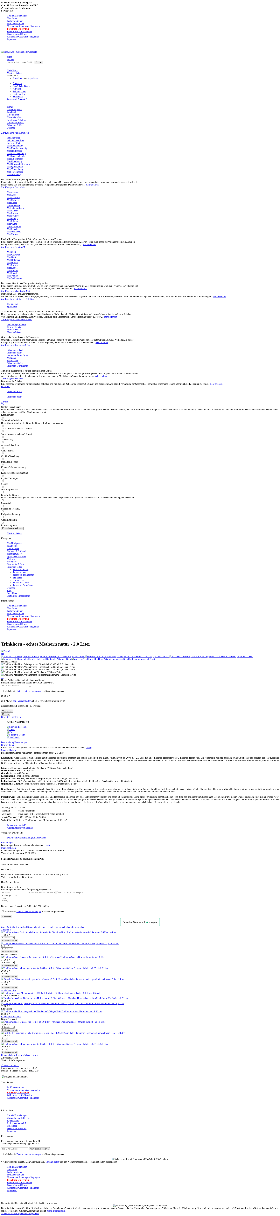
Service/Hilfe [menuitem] (20, 25)
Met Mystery (13, 216)
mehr (88, 747)
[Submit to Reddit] (16, 734)
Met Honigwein (14, 543)
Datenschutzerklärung (17, 34)
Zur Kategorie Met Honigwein (15, 133)
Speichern (6, 917)
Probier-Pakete (14, 329)
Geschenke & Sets (15, 564)
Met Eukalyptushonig (17, 148)
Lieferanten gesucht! (16, 1123)
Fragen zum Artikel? (16, 825)
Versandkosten (52, 1162)
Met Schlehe (13, 229)
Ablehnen (6, 1213)
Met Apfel (11, 195)
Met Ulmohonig (14, 161)
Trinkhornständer (15, 363)
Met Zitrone (12, 234)
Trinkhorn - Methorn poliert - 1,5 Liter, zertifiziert (77, 993)
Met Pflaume (13, 221)
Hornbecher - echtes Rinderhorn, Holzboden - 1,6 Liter (102, 998)
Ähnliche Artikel (19, 927)
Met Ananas (12, 192)
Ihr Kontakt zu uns (15, 23)
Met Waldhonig (14, 174)
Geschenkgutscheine (16, 324)
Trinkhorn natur (14, 352)
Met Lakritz (12, 270)
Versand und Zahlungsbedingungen (23, 26)
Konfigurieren (32, 1213)
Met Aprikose (13, 197)
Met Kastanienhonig (16, 153)
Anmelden (18, 78)
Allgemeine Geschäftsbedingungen (23, 36)
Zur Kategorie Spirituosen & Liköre (17, 299)
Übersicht (17, 83)
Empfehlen (16, 717)
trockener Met (13, 143)
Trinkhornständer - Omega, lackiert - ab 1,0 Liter (83, 957)
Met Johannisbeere (15, 208)
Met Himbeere (13, 205)
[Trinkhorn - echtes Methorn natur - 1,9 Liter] (31, 1011)
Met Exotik (12, 203)
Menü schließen (14, 73)
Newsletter (12, 18)
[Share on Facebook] (17, 727)
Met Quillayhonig (15, 166)
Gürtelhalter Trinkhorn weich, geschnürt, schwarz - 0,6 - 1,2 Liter (94, 979)
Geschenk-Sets (14, 327)
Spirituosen (12, 306)
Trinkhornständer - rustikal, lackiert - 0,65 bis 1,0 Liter (92, 932)
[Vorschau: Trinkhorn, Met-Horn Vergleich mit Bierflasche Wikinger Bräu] (36, 659)
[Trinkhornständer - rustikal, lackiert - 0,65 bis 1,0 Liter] (34, 932)
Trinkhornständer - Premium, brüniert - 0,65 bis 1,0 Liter (82, 968)
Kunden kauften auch (37, 927)
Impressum (12, 39)
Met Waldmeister (15, 278)
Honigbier (11, 561)
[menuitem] (143, 15)
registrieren (33, 78)
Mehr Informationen (56, 1211)
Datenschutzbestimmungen (28, 691)
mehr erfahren (92, 184)
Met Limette (12, 213)
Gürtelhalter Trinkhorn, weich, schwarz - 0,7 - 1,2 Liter (93, 943)
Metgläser (11, 358)
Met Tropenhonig (15, 172)
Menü (9, 57)
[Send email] (13, 737)
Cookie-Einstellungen (17, 15)
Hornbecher (12, 360)
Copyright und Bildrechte (18, 1118)
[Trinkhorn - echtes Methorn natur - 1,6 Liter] (42, 1003)
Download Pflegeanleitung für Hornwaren (26, 837)
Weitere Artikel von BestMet (20, 828)
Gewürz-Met (13, 548)
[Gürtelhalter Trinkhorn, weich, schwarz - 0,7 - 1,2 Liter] (34, 943)
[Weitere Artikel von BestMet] (6, 651)
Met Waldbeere (14, 231)
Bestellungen (19, 94)
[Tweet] (11, 729)
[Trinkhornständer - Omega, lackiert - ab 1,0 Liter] (31, 957)
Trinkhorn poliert (15, 350)
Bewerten (6, 717)
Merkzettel (18, 96)
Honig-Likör (13, 304)
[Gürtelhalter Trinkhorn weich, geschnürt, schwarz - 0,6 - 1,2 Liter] (32, 979)
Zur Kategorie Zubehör (12, 378)
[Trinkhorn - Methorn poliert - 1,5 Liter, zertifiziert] (27, 993)
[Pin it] (10, 732)
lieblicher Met (13, 137)
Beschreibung (7, 742)
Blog (9, 590)
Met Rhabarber (14, 226)
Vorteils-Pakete (14, 332)
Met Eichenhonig (15, 145)
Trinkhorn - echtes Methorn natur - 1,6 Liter (104, 1003)
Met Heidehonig (14, 151)
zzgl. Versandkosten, (22, 701)
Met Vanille (12, 275)
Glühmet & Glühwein (17, 551)
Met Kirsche (12, 210)
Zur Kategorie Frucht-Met (13, 187)
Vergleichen (7, 711)
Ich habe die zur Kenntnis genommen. (35, 691)
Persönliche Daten (21, 86)
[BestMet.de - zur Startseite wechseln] (19, 52)
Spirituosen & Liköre (16, 556)
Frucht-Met (12, 546)
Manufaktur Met (14, 554)
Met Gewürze (13, 254)
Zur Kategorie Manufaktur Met (15, 291)
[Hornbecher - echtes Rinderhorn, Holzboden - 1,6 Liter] (39, 998)
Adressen (17, 88)
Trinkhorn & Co (14, 567)
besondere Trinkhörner (17, 355)
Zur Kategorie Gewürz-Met (14, 247)
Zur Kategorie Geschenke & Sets (16, 319)
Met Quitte (12, 224)
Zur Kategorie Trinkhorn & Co (15, 345)
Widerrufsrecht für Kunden (19, 31)
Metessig (11, 559)
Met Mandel (12, 273)
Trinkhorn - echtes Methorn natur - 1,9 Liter (82, 1011)
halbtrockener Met (15, 140)
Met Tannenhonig (15, 169)
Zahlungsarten (19, 91)
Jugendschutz (13, 1120)
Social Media (13, 593)
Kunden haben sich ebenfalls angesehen (66, 927)
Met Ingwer (12, 265)
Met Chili (11, 252)
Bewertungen (21, 742)
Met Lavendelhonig (16, 156)
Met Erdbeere (13, 200)
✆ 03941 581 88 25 (10, 1065)
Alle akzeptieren (18, 1213)
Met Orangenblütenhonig (18, 164)
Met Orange (12, 218)
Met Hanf (11, 257)
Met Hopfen (12, 262)
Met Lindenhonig (15, 158)
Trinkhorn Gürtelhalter (17, 366)
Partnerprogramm (15, 21)
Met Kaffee (12, 268)
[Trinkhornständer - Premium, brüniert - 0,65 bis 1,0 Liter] (28, 968)
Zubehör (11, 588)
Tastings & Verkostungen (18, 596)
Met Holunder (13, 260)
